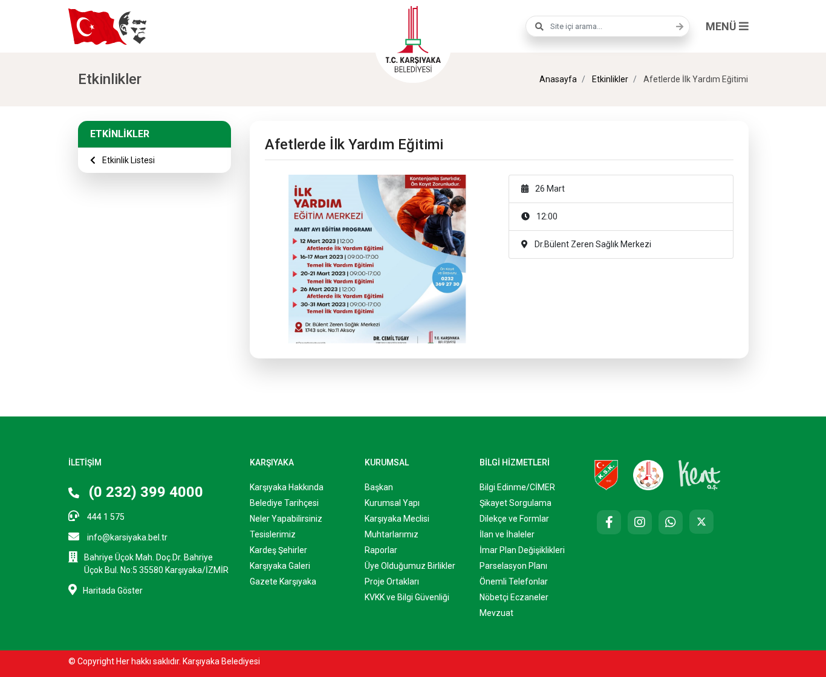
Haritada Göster (113, 590)
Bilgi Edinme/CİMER (517, 487)
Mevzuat (496, 613)
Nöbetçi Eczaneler (514, 597)
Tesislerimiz (273, 534)
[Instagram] (640, 522)
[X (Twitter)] (701, 522)
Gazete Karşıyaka (283, 581)
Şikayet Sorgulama (515, 503)
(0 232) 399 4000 (144, 492)
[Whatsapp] (671, 522)
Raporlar (381, 550)
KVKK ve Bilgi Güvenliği (407, 597)
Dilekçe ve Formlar (514, 518)
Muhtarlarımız (391, 534)
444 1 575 (105, 517)
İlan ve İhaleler (507, 534)
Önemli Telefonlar (514, 581)
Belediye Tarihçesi (284, 503)
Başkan (379, 487)
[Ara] (676, 26)
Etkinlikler (609, 79)
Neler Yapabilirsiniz (286, 518)
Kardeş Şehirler (278, 550)
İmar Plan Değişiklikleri (522, 550)
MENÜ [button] (722, 26)
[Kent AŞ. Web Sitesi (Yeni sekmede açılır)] (699, 474)
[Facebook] (609, 522)
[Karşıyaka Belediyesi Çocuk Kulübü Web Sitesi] (648, 474)
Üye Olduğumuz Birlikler (410, 566)
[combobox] (607, 26)
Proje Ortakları (392, 581)
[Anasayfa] (413, 37)
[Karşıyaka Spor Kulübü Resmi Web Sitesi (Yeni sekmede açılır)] (606, 474)
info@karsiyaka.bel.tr (126, 537)
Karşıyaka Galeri (280, 566)
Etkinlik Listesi (127, 160)
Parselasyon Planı (513, 566)
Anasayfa (558, 79)
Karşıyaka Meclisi (397, 518)
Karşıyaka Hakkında (287, 487)
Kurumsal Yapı (392, 503)
